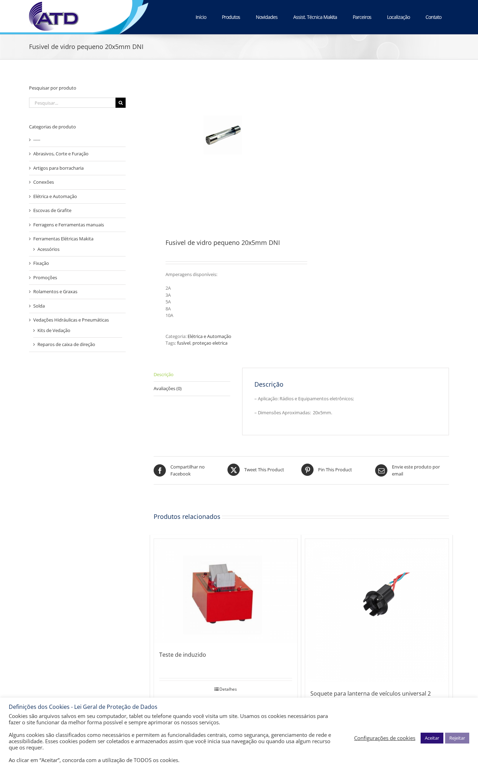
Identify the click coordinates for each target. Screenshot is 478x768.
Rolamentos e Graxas (55, 291)
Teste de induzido (182, 654)
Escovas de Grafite (52, 210)
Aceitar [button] (432, 738)
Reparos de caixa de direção (66, 344)
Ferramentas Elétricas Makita (63, 238)
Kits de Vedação (53, 330)
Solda (39, 306)
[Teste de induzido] (225, 591)
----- (36, 139)
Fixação (41, 263)
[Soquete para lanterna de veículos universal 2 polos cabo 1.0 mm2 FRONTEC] (377, 610)
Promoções (45, 277)
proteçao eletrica (209, 343)
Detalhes (228, 689)
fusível (183, 343)
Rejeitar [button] (457, 738)
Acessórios (48, 249)
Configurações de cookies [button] (384, 738)
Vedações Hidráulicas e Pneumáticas (71, 320)
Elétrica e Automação (209, 336)
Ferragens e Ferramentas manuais (68, 224)
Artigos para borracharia (58, 168)
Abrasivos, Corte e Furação (61, 153)
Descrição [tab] (164, 374)
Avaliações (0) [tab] (168, 388)
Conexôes (43, 182)
